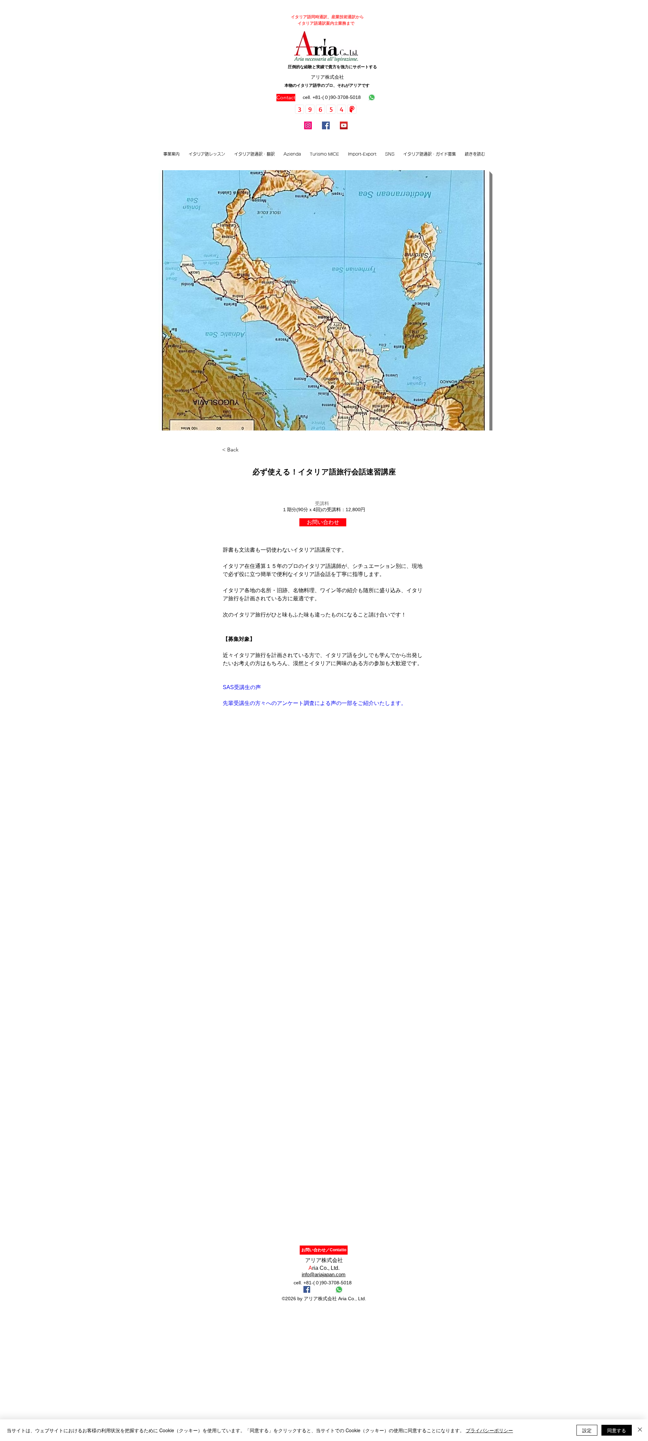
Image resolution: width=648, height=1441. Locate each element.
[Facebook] (326, 125)
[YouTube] (344, 125)
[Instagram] (308, 125)
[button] (207, 154)
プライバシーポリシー (489, 1430)
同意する (616, 1430)
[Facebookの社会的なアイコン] (306, 1289)
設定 (587, 1430)
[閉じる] (640, 1430)
